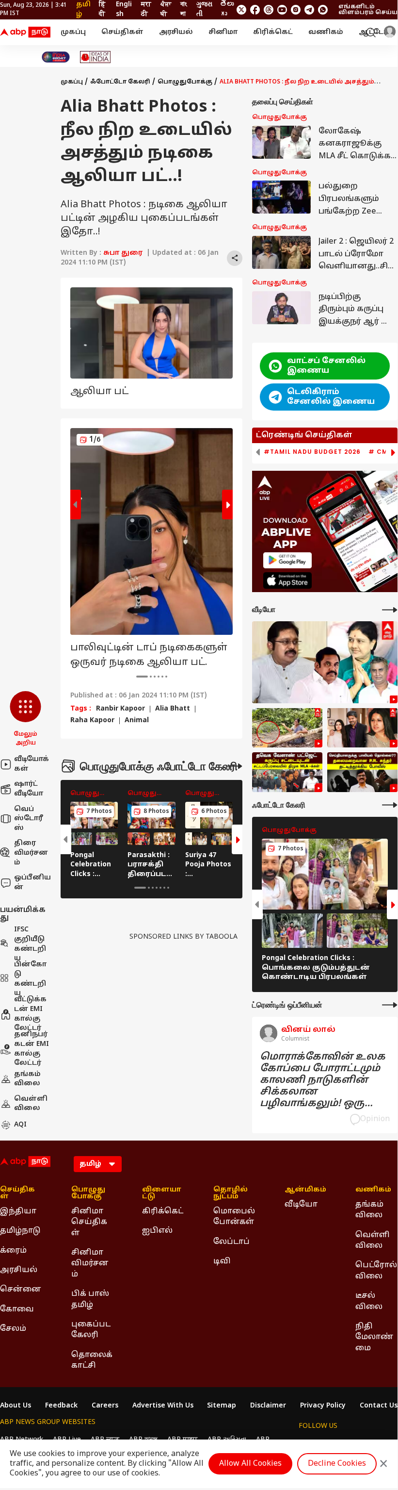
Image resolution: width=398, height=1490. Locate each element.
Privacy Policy (323, 1406)
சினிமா (223, 32)
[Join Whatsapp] (323, 10)
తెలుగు (227, 9)
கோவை (17, 1309)
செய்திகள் (122, 32)
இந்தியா (18, 1211)
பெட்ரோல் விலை (376, 1270)
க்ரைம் (13, 1251)
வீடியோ (301, 1204)
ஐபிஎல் (157, 1231)
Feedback (61, 1406)
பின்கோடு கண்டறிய (30, 979)
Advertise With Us (162, 1406)
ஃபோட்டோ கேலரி (120, 82)
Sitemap (221, 1406)
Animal (137, 720)
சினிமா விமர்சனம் (90, 1263)
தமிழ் (83, 9)
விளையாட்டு (161, 1193)
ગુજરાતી (204, 9)
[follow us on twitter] (241, 10)
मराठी (146, 9)
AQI (20, 1125)
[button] (25, 719)
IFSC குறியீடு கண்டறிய (30, 944)
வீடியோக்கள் (31, 764)
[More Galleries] (234, 766)
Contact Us (379, 1406)
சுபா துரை (123, 253)
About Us (15, 1406)
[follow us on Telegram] (309, 10)
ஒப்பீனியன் (32, 883)
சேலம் (13, 1329)
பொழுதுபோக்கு (185, 82)
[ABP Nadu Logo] (25, 32)
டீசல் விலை (368, 1301)
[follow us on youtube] (282, 10)
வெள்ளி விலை (31, 1104)
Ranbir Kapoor (120, 709)
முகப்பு (73, 32)
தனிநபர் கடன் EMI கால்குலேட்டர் (31, 1049)
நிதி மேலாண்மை (374, 1337)
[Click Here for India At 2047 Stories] (55, 57)
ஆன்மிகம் (305, 1190)
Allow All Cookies (250, 1464)
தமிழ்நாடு (20, 1231)
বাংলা (183, 9)
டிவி (222, 1261)
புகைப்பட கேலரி (91, 1330)
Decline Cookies (337, 1464)
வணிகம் (325, 32)
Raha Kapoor (92, 720)
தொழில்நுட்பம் (230, 1193)
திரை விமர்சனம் (31, 852)
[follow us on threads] (268, 10)
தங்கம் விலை (27, 1079)
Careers (105, 1406)
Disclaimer (268, 1406)
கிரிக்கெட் (273, 32)
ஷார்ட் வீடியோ (28, 789)
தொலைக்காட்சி (91, 1360)
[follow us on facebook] (255, 10)
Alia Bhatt (172, 709)
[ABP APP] (287, 560)
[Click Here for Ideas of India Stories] (95, 57)
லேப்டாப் (231, 1242)
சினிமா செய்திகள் (89, 1222)
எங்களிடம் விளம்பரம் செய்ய (368, 9)
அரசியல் (176, 32)
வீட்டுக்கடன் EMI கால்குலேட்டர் (30, 1014)
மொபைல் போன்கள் (234, 1217)
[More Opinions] (390, 1005)
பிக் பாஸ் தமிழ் (90, 1299)
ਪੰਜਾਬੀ (165, 9)
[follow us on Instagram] (296, 10)
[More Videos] (390, 609)
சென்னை (20, 1289)
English (124, 9)
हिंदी (102, 9)
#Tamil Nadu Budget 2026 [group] (312, 452)
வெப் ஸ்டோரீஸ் (28, 818)
